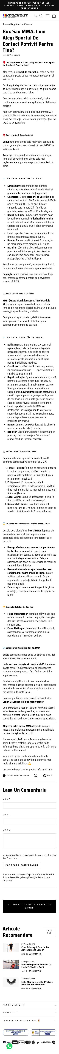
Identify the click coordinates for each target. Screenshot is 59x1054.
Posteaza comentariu (22, 865)
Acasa (6, 24)
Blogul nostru (21, 769)
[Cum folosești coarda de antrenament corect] (11, 947)
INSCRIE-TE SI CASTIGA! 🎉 (22, 1020)
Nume (7, 799)
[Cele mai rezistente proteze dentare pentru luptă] (11, 982)
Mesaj (7, 830)
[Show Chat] (10, 1046)
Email (7, 814)
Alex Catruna (15, 55)
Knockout (10, 1012)
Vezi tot (49, 932)
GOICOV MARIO (35, 954)
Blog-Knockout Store (20, 24)
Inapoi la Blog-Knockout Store (31, 906)
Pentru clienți (14, 1004)
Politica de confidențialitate (15, 877)
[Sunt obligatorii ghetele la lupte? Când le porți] (11, 964)
